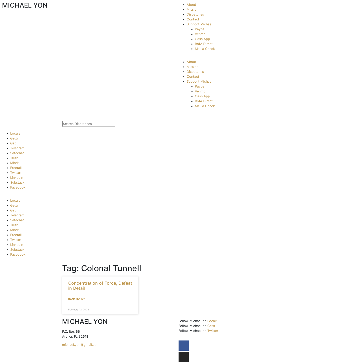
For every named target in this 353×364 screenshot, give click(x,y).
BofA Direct (204, 44)
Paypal (200, 29)
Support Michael (199, 24)
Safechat (17, 153)
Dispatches (195, 14)
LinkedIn (16, 177)
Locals (15, 133)
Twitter (15, 173)
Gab (13, 143)
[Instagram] (184, 357)
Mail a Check (205, 49)
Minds (14, 163)
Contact (193, 19)
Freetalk (16, 168)
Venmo (200, 34)
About (191, 4)
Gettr (14, 138)
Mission (192, 9)
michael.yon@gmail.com (80, 345)
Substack (17, 182)
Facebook (18, 187)
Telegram (17, 148)
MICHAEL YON (25, 5)
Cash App (202, 39)
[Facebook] (184, 345)
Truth (14, 158)
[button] (265, 56)
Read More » (76, 298)
